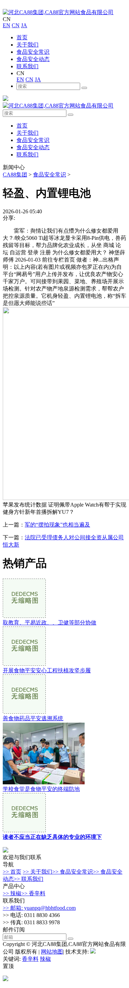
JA (24, 25)
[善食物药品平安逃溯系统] (24, 712)
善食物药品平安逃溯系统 (33, 718)
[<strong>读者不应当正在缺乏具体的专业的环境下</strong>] (24, 830)
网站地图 (52, 952)
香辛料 (30, 959)
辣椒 (45, 959)
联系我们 (28, 66)
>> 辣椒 (12, 893)
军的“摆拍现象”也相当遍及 (57, 525)
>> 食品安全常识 (72, 872)
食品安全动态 (33, 59)
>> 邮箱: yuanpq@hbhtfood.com (39, 908)
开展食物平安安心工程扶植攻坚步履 (47, 670)
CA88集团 (15, 174)
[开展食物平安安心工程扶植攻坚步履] (24, 664)
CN (16, 25)
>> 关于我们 (37, 872)
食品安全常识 (33, 52)
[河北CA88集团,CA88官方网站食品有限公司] (58, 12)
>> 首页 (12, 872)
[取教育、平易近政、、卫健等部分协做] (24, 616)
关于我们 (28, 45)
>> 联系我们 (28, 879)
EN (6, 25)
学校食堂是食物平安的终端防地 (41, 789)
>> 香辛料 (33, 893)
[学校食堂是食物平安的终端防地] (44, 782)
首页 (22, 37)
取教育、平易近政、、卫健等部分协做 (49, 622)
